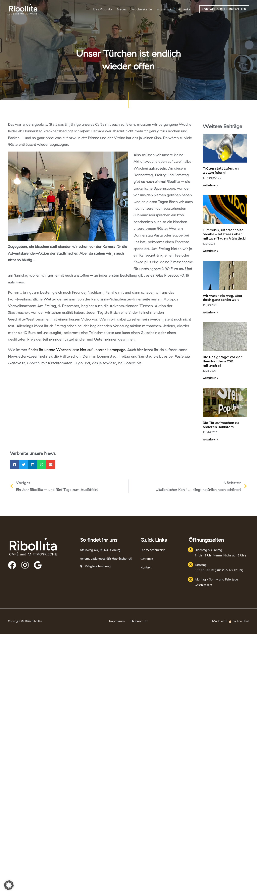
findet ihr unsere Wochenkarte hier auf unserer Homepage (76, 349)
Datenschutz (139, 621)
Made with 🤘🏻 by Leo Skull (230, 621)
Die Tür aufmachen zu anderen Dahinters (221, 425)
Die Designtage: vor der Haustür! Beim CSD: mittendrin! (222, 361)
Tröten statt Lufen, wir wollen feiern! (221, 171)
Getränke (183, 9)
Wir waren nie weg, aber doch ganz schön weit (223, 298)
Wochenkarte (142, 9)
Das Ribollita (102, 9)
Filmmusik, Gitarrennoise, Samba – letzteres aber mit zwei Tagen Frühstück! (224, 234)
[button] (224, 9)
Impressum (117, 621)
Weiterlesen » (210, 185)
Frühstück (164, 9)
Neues (122, 9)
